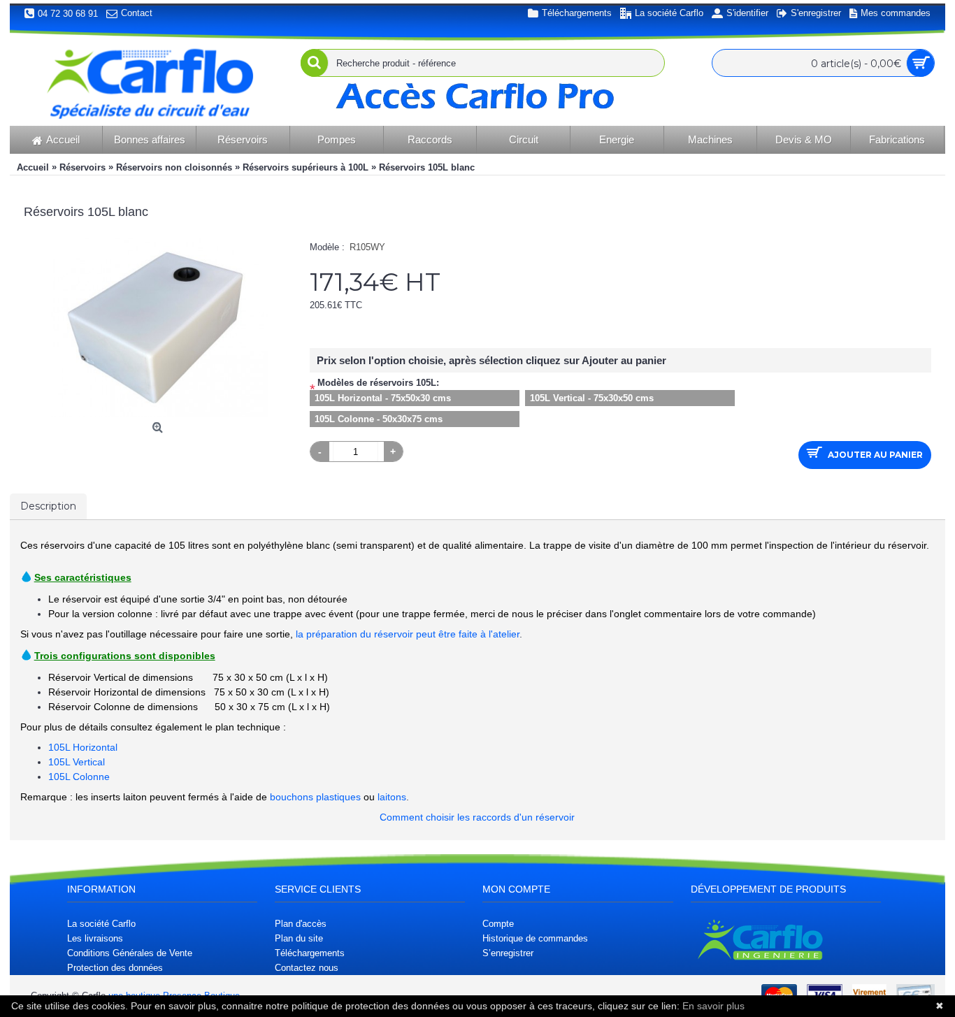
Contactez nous (306, 967)
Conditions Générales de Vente (129, 953)
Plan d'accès (300, 923)
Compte (498, 923)
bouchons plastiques (315, 796)
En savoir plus (713, 1005)
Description (48, 506)
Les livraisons (95, 938)
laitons (392, 796)
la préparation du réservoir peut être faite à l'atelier (407, 634)
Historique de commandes (535, 938)
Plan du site (299, 938)
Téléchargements (310, 953)
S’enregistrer (507, 953)
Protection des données (115, 967)
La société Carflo (101, 923)
